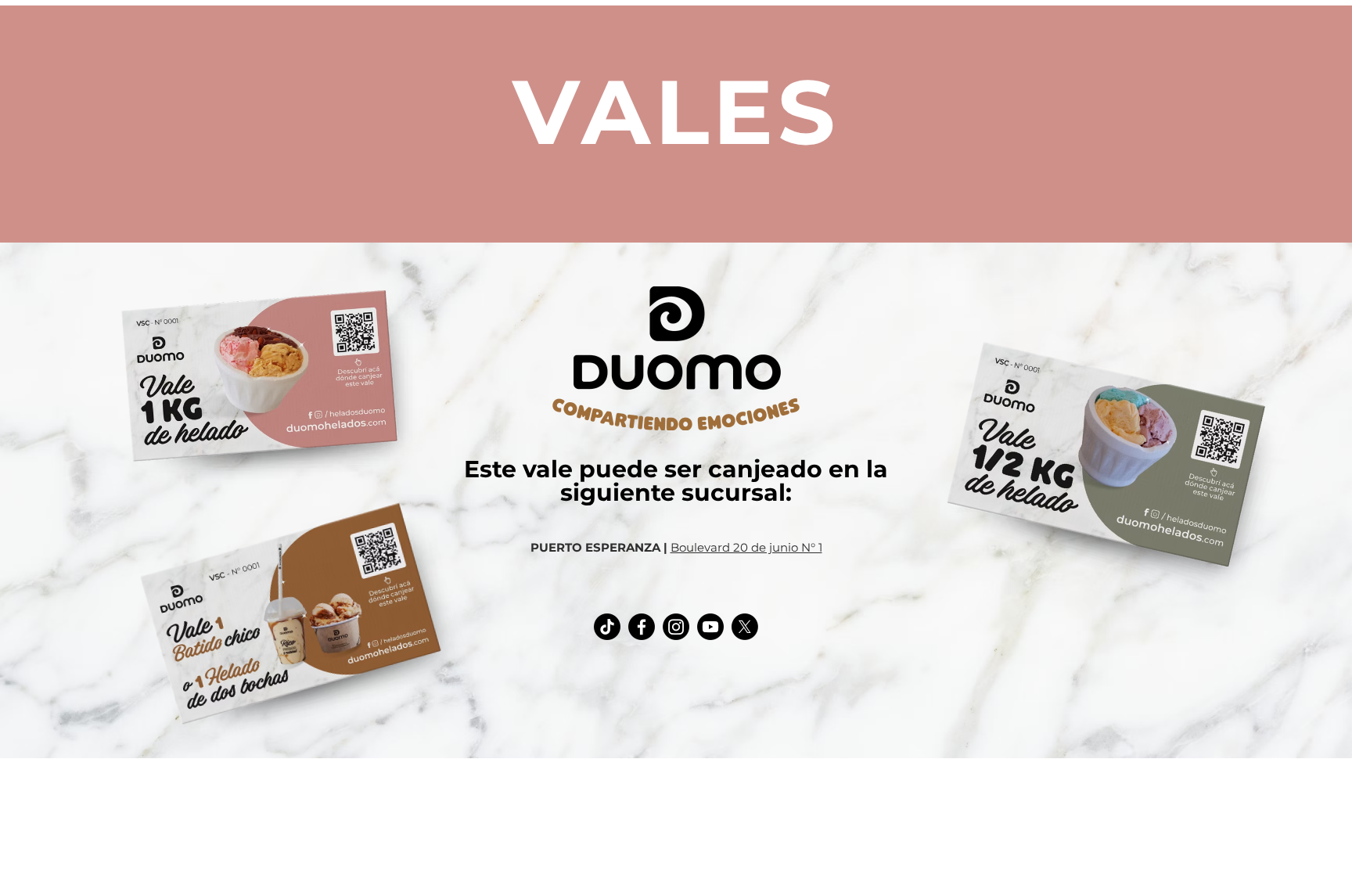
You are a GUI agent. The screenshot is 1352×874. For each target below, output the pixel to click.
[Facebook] (641, 626)
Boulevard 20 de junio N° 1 (746, 547)
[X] (745, 626)
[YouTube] (710, 626)
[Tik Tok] (607, 626)
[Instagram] (676, 626)
